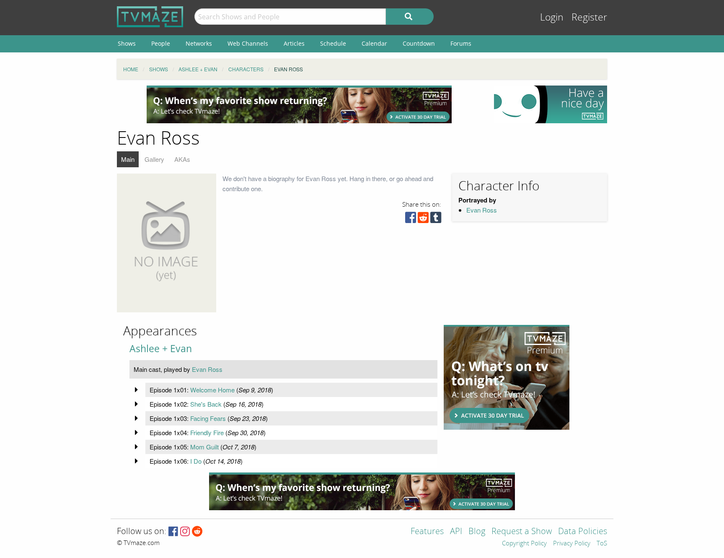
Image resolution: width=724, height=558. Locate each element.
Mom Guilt (204, 446)
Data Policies (582, 531)
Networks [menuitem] (199, 43)
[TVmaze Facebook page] (173, 531)
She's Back (206, 404)
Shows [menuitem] (127, 43)
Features (427, 531)
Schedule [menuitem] (333, 43)
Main (127, 159)
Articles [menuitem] (294, 43)
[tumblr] (435, 219)
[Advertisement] (299, 104)
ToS (602, 543)
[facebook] (410, 219)
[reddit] (423, 219)
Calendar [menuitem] (374, 43)
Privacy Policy (571, 543)
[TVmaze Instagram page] (185, 531)
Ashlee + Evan (160, 348)
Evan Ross (481, 209)
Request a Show (521, 531)
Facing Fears (208, 418)
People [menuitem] (160, 43)
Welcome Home (212, 389)
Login (552, 17)
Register (589, 17)
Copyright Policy (524, 543)
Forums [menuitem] (460, 43)
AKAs (182, 159)
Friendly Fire (207, 432)
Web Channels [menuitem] (248, 43)
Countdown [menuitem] (419, 43)
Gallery (154, 159)
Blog (476, 531)
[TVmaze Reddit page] (197, 531)
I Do (196, 461)
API (456, 531)
